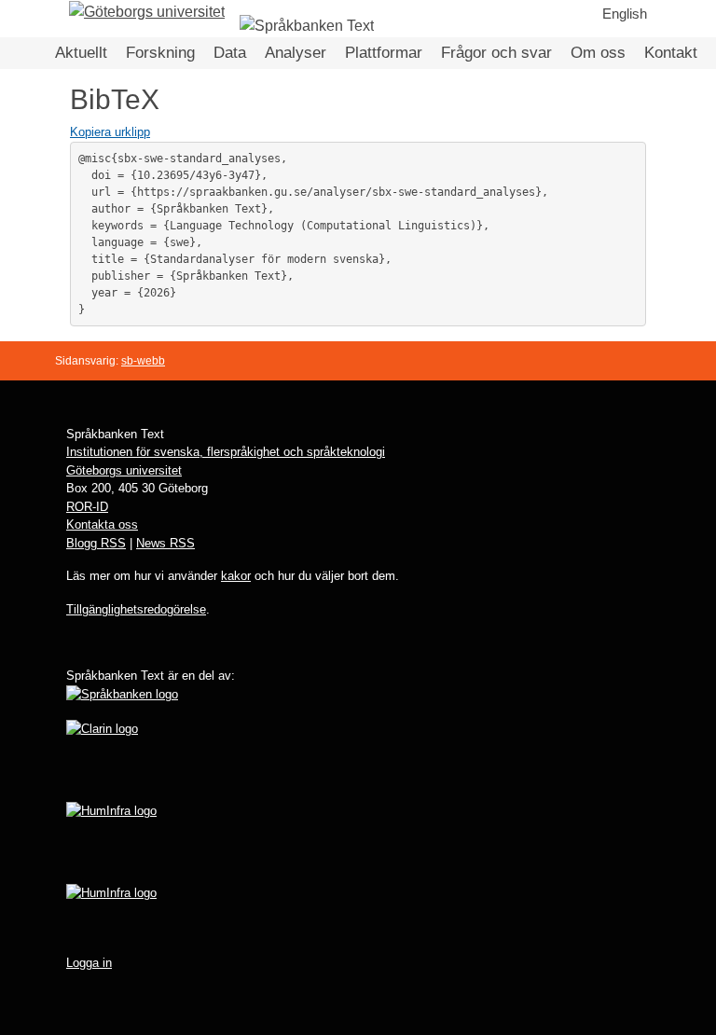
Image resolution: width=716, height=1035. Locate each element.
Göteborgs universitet (124, 470)
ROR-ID (87, 507)
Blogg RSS (96, 543)
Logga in (89, 963)
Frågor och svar (496, 53)
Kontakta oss (102, 524)
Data (229, 53)
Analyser (295, 53)
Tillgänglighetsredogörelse (136, 609)
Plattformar (383, 53)
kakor (236, 576)
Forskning (160, 53)
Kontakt (670, 53)
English (624, 13)
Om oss (598, 53)
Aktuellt (81, 53)
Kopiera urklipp (110, 132)
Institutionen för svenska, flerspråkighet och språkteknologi (225, 452)
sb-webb (143, 360)
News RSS (165, 543)
